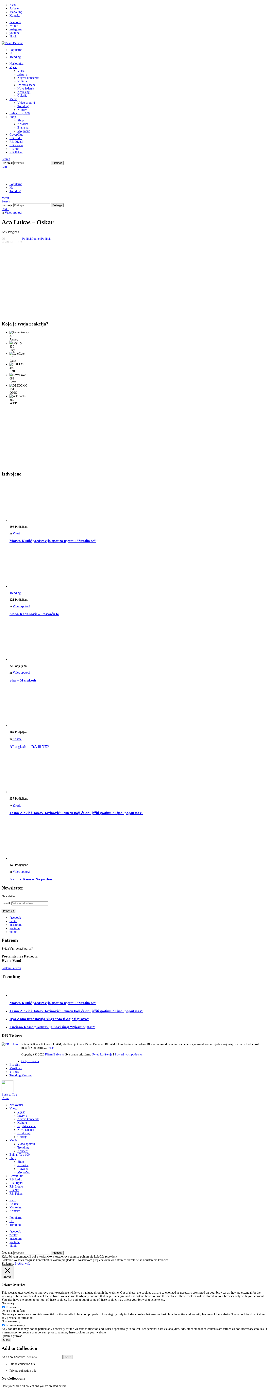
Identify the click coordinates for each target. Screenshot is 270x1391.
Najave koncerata (28, 77)
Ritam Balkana (54, 1054)
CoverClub (16, 134)
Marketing (15, 12)
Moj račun (23, 131)
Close (5, 1098)
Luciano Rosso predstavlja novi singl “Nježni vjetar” (52, 1027)
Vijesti (13, 67)
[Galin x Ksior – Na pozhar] (138, 839)
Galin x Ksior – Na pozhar (31, 879)
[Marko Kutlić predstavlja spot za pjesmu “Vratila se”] (138, 501)
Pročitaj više (22, 1263)
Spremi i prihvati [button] (12, 1336)
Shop (12, 116)
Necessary (12, 1307)
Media (13, 99)
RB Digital (16, 141)
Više (51, 1047)
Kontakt (14, 15)
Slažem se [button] (8, 1263)
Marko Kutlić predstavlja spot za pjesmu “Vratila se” (52, 541)
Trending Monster (20, 1075)
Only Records (30, 1061)
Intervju (22, 74)
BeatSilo (14, 1064)
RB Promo (16, 145)
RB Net (14, 148)
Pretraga (57, 162)
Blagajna (22, 127)
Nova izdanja (25, 88)
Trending (15, 57)
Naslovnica (16, 63)
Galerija (22, 95)
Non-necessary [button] (11, 1321)
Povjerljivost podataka (129, 1054)
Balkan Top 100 (19, 113)
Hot (11, 53)
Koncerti (22, 109)
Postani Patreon (11, 968)
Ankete (14, 8)
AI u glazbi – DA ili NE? (29, 747)
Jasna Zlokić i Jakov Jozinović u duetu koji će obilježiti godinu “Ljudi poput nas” (76, 813)
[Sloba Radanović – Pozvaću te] (138, 567)
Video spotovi (26, 102)
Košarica (22, 124)
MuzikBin (15, 1068)
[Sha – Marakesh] (138, 640)
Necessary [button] (8, 1303)
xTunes (14, 1071)
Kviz (12, 5)
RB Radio (15, 138)
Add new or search (14, 1356)
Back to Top (9, 1094)
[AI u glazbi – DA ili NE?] (138, 706)
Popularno (15, 49)
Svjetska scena (26, 85)
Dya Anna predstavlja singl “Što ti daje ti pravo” (49, 1019)
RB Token (16, 152)
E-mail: (6, 903)
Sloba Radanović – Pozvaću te (34, 614)
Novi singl (23, 92)
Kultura (22, 81)
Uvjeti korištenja (102, 1054)
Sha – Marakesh (22, 680)
